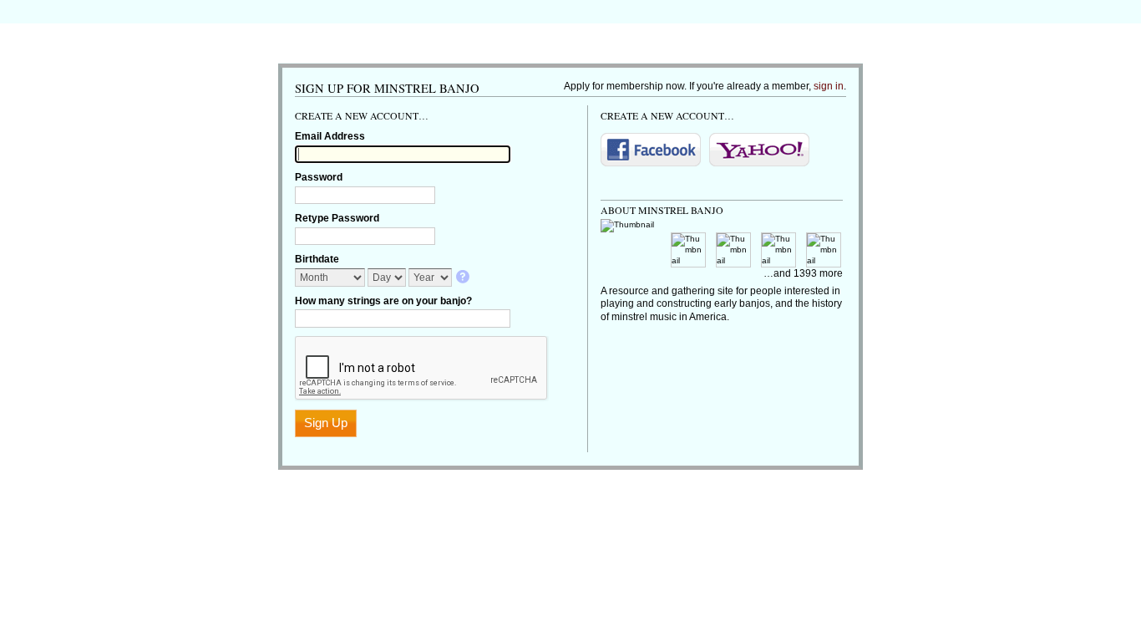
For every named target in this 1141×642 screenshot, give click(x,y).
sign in (829, 86)
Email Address (330, 136)
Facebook (651, 149)
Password (318, 177)
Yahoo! (759, 149)
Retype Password (337, 218)
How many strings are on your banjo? (383, 301)
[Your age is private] (464, 278)
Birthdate (317, 259)
